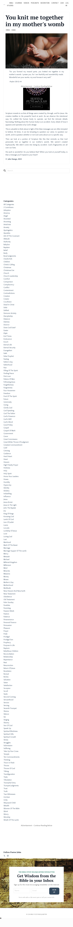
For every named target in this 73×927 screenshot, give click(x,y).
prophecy (7, 642)
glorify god (8, 408)
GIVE (62, 3)
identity (6, 488)
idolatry (6, 491)
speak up (7, 728)
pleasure (7, 628)
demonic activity (10, 313)
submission (8, 746)
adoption (7, 210)
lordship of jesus (10, 531)
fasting (6, 359)
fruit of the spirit (10, 396)
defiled (6, 310)
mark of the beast (10, 545)
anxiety (6, 227)
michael (6, 559)
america (7, 213)
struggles (7, 743)
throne (6, 766)
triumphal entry (10, 783)
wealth (6, 806)
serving (6, 705)
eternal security (9, 348)
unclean (7, 797)
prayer (6, 631)
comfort (7, 279)
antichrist (7, 225)
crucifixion (8, 302)
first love (7, 376)
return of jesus (9, 668)
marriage (7, 548)
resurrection (8, 665)
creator (6, 299)
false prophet (9, 356)
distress (7, 322)
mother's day (9, 582)
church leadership (11, 276)
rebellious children (11, 651)
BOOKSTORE (45, 3)
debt (5, 308)
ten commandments (11, 757)
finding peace (9, 373)
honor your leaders (11, 476)
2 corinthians (8, 207)
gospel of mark (9, 431)
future (6, 399)
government (8, 434)
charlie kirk (8, 259)
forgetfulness (9, 385)
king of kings (9, 514)
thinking (7, 760)
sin (5, 717)
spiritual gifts (9, 734)
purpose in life (9, 645)
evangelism (8, 350)
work (6, 811)
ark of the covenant (11, 236)
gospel (6, 428)
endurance (8, 339)
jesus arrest (8, 502)
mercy (6, 554)
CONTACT (55, 3)
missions (7, 574)
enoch (6, 342)
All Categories (9, 204)
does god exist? (10, 328)
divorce (6, 325)
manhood (7, 542)
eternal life (8, 345)
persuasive (8, 625)
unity (6, 800)
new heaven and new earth (14, 591)
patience (7, 617)
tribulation (8, 780)
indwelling (7, 494)
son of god (8, 726)
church (6, 273)
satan (6, 683)
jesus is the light (10, 505)
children (8, 30)
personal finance (10, 622)
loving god (8, 537)
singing (6, 720)
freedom (7, 393)
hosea (6, 479)
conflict (6, 288)
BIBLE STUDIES (10, 4)
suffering (7, 748)
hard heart (8, 456)
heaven (6, 462)
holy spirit (7, 474)
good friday (8, 425)
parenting (7, 608)
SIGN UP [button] (54, 891)
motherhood (8, 585)
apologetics (8, 230)
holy (5, 471)
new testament (9, 594)
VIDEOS (26, 3)
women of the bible (11, 809)
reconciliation (9, 654)
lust (5, 539)
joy (5, 511)
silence (6, 714)
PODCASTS (35, 3)
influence (7, 496)
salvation (7, 680)
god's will (7, 419)
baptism (7, 247)
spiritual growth (10, 737)
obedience (8, 597)
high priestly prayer (11, 465)
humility (7, 482)
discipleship (8, 316)
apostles (7, 233)
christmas (7, 267)
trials (6, 777)
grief (5, 448)
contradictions (9, 293)
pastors (6, 614)
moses (6, 580)
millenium (7, 565)
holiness (7, 468)
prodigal (7, 637)
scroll (6, 691)
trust (5, 788)
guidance (7, 454)
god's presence (9, 416)
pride (5, 634)
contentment (8, 290)
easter (6, 330)
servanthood (8, 700)
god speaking (9, 411)
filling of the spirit (11, 371)
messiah (7, 557)
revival (6, 674)
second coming (10, 697)
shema (6, 711)
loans (6, 525)
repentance (8, 660)
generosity (8, 402)
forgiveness (8, 388)
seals (6, 694)
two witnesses (9, 794)
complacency (9, 285)
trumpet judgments (11, 786)
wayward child (10, 803)
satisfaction (8, 685)
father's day (8, 362)
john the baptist (10, 508)
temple (6, 754)
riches (6, 677)
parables (7, 605)
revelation (7, 671)
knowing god (9, 517)
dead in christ (9, 305)
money (6, 577)
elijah (5, 333)
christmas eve (9, 270)
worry (6, 814)
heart (6, 459)
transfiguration (9, 774)
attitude (7, 239)
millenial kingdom (10, 562)
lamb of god (9, 519)
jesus (5, 499)
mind (5, 568)
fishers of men (9, 379)
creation (13, 30)
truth (6, 791)
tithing (6, 771)
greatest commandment (13, 445)
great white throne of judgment (16, 442)
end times (7, 336)
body (5, 253)
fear (5, 368)
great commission (10, 439)
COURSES (18, 3)
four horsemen (9, 391)
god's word (8, 422)
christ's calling (9, 265)
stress (6, 740)
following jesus (9, 382)
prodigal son (8, 640)
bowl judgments (10, 256)
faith (5, 353)
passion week (9, 611)
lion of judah (9, 522)
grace (6, 436)
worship (7, 817)
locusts (6, 528)
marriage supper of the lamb (15, 551)
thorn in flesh (9, 763)
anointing (7, 222)
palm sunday (9, 602)
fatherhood (8, 365)
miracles (7, 571)
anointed (7, 219)
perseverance (9, 620)
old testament (9, 600)
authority (7, 242)
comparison (8, 282)
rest (5, 663)
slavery (6, 723)
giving (6, 405)
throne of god (9, 768)
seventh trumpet (10, 708)
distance (7, 319)
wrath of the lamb (11, 820)
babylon (7, 245)
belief (6, 250)
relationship (8, 657)
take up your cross (11, 751)
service (6, 703)
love (5, 534)
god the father (9, 413)
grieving (7, 451)
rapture (7, 648)
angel (6, 216)
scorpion (7, 688)
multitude (7, 588)
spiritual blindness (11, 731)
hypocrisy (7, 485)
